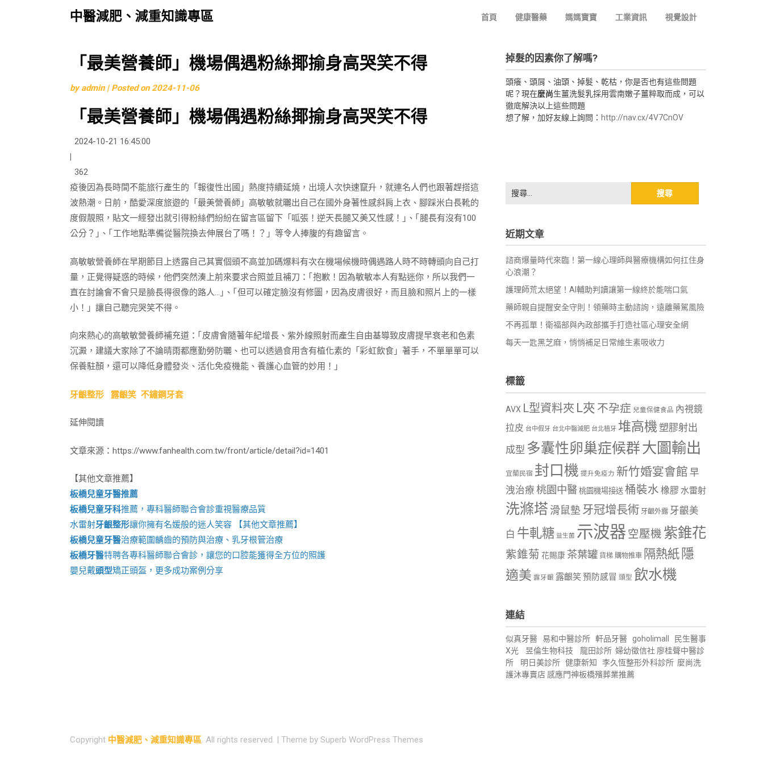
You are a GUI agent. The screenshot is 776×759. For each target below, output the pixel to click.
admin (93, 88)
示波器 (601, 532)
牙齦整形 (87, 394)
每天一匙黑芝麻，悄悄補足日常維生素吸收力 (585, 342)
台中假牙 (537, 429)
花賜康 (553, 555)
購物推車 (628, 555)
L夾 (585, 408)
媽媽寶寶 (581, 17)
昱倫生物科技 (549, 650)
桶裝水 (642, 489)
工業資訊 (631, 17)
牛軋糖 (535, 533)
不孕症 (614, 408)
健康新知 (581, 662)
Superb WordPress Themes (371, 740)
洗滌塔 (527, 509)
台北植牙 (603, 429)
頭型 (625, 577)
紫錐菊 (523, 554)
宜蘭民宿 (519, 473)
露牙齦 (543, 577)
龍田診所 (596, 650)
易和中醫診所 (566, 638)
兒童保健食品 (653, 410)
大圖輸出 (671, 447)
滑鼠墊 (565, 510)
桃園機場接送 (601, 491)
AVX (513, 409)
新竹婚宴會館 (652, 472)
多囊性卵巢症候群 (583, 448)
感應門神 (563, 674)
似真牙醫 (521, 638)
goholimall (650, 638)
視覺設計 (681, 17)
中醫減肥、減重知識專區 (142, 16)
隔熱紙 (661, 554)
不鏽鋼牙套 (162, 394)
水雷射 (693, 490)
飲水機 (655, 574)
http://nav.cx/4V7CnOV (642, 117)
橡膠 (670, 490)
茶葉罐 (582, 554)
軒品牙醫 (611, 638)
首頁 (489, 17)
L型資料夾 (548, 408)
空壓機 (645, 533)
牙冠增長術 (610, 510)
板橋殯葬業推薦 (607, 674)
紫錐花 (685, 532)
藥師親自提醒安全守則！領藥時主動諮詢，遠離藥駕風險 (605, 307)
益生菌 (565, 535)
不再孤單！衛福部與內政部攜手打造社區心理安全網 (597, 324)
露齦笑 (123, 394)
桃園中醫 (556, 490)
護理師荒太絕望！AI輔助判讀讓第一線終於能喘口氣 (597, 289)
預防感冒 (600, 577)
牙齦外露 (654, 511)
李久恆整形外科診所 (638, 662)
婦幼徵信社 (636, 650)
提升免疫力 (598, 473)
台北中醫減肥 (571, 429)
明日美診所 (539, 662)
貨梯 (606, 556)
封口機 (557, 470)
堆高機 (637, 426)
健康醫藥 (531, 17)
